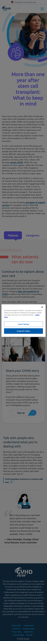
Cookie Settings (23, 324)
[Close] (42, 307)
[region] (23, 320)
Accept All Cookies (23, 331)
